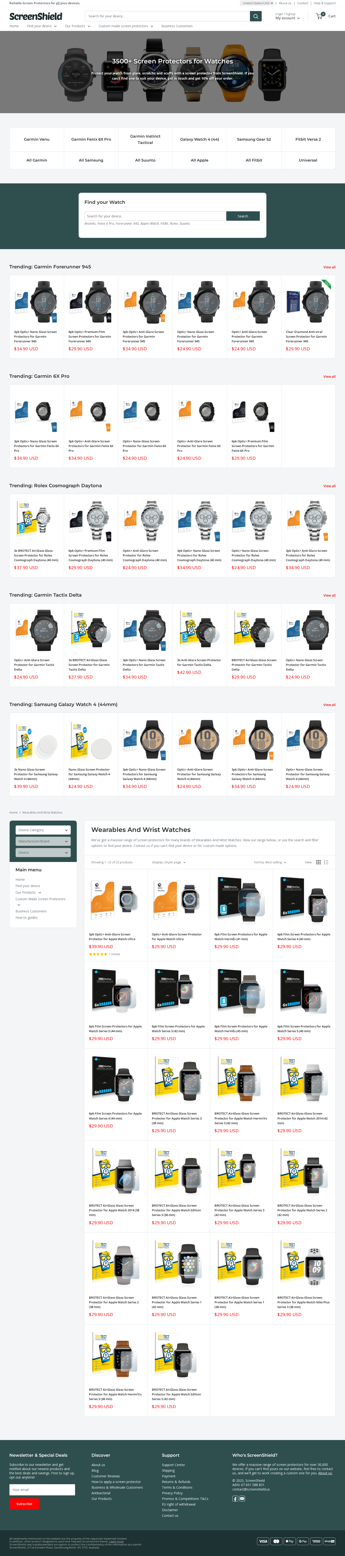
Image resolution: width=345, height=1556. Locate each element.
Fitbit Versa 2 (308, 139)
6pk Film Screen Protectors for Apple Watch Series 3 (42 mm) (178, 1028)
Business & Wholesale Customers (117, 1487)
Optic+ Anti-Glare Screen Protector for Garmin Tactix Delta (34, 665)
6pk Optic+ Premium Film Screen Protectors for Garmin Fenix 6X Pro (253, 446)
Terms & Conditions (177, 1487)
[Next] (336, 536)
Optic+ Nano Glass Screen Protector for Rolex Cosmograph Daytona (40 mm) (254, 555)
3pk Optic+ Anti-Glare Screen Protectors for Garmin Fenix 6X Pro (91, 446)
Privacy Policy (172, 1493)
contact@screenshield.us (251, 1489)
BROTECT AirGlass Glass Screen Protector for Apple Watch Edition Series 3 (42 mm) (176, 1394)
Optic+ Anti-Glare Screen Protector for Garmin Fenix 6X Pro (199, 446)
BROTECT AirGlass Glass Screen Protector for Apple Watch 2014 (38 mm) (114, 1210)
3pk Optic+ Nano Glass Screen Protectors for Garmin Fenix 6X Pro (36, 446)
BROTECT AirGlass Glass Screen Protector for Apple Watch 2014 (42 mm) (302, 1118)
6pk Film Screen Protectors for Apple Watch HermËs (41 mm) (241, 936)
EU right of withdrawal (179, 1504)
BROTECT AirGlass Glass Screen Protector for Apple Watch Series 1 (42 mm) (177, 1302)
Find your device (39, 26)
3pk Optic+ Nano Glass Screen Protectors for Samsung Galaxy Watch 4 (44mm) (144, 774)
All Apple (199, 160)
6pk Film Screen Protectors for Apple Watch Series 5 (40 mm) (303, 1028)
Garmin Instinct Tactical (145, 139)
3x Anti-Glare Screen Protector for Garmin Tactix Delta (199, 662)
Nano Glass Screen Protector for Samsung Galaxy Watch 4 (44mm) (89, 774)
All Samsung (91, 160)
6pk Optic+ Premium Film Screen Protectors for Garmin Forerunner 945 (90, 336)
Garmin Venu (37, 139)
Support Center (173, 1465)
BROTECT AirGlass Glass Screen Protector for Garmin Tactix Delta (254, 665)
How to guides (26, 917)
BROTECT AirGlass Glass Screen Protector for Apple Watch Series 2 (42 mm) (302, 1210)
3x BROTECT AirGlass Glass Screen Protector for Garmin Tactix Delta (89, 665)
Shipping (168, 1470)
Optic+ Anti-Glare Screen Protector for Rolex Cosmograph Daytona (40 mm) (145, 555)
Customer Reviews (106, 1476)
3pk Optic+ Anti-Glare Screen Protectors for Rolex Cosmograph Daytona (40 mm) (308, 555)
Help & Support (325, 3)
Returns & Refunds (176, 1481)
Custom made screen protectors (123, 26)
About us (285, 3)
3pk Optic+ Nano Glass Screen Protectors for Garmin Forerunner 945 (35, 336)
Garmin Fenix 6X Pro (91, 139)
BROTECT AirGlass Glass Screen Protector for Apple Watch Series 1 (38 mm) (239, 1302)
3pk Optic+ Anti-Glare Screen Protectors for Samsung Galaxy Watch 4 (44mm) (252, 774)
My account (286, 17)
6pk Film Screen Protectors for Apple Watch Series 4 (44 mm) (115, 1115)
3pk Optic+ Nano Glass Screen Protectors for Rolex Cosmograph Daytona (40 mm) (199, 555)
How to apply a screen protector (116, 1481)
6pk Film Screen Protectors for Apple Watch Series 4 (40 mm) (303, 936)
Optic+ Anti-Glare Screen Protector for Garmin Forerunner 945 (249, 336)
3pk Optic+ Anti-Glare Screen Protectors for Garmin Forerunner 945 (143, 336)
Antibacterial (101, 1493)
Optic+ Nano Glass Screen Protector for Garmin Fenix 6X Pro (144, 446)
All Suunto (145, 160)
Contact (302, 3)
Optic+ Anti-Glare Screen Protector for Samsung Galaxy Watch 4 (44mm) (199, 774)
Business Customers (177, 26)
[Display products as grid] (318, 862)
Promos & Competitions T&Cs (185, 1498)
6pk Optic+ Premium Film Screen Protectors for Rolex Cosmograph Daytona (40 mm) (91, 555)
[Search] (256, 16)
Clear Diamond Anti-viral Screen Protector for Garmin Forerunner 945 (306, 336)
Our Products (75, 26)
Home (14, 26)
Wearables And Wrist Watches (42, 813)
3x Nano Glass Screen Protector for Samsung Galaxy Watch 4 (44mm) (36, 774)
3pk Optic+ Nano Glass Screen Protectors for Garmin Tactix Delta (144, 665)
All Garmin (37, 160)
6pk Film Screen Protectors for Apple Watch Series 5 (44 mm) (115, 1028)
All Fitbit (254, 160)
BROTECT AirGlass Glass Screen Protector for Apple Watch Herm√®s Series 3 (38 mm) (115, 1394)
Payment (169, 1476)
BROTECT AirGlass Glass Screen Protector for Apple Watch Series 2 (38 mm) (114, 1302)
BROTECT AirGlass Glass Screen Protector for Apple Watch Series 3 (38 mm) (177, 1118)
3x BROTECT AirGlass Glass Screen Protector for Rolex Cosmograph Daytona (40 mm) (36, 555)
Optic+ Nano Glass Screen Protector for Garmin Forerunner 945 (195, 336)
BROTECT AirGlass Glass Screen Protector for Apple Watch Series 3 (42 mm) (239, 1210)
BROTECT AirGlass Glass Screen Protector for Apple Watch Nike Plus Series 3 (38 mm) (303, 1302)
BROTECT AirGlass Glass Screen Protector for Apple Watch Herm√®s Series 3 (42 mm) (241, 1118)
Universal (308, 160)
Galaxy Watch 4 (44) (199, 139)
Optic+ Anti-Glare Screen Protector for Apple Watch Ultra (177, 936)
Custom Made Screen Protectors (40, 899)
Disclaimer (170, 1510)
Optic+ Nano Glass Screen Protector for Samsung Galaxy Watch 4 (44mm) (308, 774)
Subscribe (24, 1504)
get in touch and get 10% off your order (200, 78)
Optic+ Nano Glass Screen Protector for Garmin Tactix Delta (306, 665)
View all (330, 267)
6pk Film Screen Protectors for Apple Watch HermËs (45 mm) (241, 1028)
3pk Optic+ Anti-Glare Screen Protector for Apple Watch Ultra (112, 936)
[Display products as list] (326, 862)
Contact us (170, 1515)
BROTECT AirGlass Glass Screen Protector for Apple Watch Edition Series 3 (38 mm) (176, 1210)
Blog (95, 1470)
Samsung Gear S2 (254, 139)
